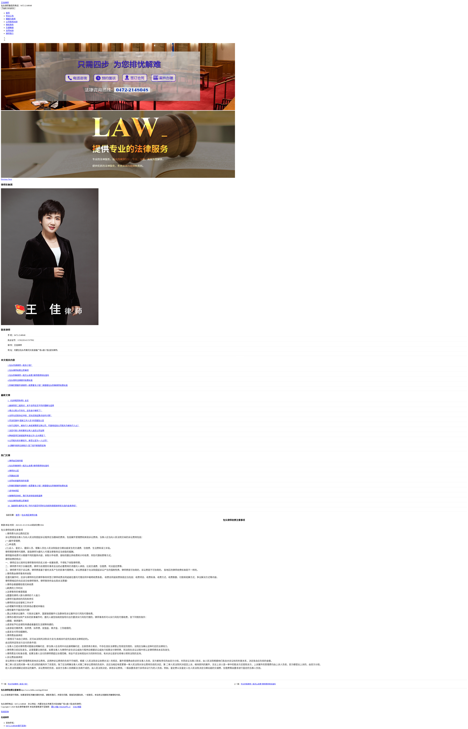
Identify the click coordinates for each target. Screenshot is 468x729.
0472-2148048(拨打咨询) (16, 726)
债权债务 (10, 25)
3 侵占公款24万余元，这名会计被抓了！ (25, 411)
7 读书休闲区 (13, 491)
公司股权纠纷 (12, 22)
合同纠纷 (10, 31)
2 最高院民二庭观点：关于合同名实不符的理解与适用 (31, 406)
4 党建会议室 (13, 476)
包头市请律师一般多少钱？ (18, 684)
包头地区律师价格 (29, 515)
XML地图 (77, 707)
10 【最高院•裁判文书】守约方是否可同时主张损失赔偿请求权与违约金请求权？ (42, 506)
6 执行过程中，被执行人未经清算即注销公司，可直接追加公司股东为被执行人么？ (43, 426)
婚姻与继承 (11, 19)
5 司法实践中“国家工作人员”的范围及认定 (26, 421)
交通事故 (10, 28)
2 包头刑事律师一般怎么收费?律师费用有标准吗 (28, 466)
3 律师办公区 (13, 471)
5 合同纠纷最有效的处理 (18, 481)
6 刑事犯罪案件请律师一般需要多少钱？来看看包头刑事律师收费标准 (38, 486)
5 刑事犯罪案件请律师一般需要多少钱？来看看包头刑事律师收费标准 (38, 385)
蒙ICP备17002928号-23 (60, 707)
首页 (8, 13)
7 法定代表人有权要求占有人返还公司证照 (26, 431)
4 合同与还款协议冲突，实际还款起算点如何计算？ (30, 416)
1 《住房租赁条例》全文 (18, 401)
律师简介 (10, 33)
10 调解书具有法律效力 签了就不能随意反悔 (27, 446)
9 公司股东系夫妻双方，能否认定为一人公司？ (28, 441)
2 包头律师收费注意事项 (18, 370)
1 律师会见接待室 (15, 461)
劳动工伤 (10, 16)
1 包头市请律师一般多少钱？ (20, 365)
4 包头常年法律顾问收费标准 (20, 380)
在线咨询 (5, 712)
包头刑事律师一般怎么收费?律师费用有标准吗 (258, 684)
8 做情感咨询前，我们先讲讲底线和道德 (25, 496)
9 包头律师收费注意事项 (18, 501)
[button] (4, 179)
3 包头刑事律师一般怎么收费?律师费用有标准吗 (28, 375)
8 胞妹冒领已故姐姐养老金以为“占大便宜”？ (27, 436)
